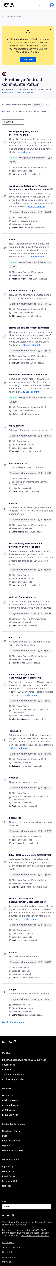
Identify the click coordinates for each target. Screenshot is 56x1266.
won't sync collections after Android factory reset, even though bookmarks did (31, 188)
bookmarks (15, 818)
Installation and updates (23, 444)
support (13, 989)
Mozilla (9, 1042)
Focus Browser (10, 1115)
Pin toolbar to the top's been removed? (29, 374)
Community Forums (14, 16)
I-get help (38, 105)
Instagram (13, 1215)
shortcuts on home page (22, 290)
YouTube (8, 1215)
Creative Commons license (35, 1235)
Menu (45, 5)
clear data (14, 637)
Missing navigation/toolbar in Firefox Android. (23, 133)
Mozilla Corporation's (19, 1222)
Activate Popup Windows (22, 597)
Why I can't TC (16, 426)
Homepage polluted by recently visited (29, 327)
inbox (12, 239)
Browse (37, 836)
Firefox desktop (10, 1100)
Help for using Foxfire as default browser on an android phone (26, 545)
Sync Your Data (10, 1181)
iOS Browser (8, 1110)
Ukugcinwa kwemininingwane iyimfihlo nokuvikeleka (30, 483)
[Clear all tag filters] (47, 105)
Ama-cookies (9, 1257)
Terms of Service (11, 1247)
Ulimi (4, 1202)
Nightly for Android (12, 1150)
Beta (4, 1136)
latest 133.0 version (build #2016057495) (30, 855)
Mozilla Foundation (16, 1224)
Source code (8, 1065)
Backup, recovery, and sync (24, 221)
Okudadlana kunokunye (14, 1022)
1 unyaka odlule (36, 174)
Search (40, 5)
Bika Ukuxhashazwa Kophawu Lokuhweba (24, 1060)
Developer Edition (11, 1131)
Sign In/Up (7, 1166)
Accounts (38, 272)
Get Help (6, 1186)
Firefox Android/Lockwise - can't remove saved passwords (25, 676)
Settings (13, 777)
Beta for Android (11, 1140)
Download (7, 1095)
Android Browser (11, 1105)
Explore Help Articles (13, 1079)
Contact (6, 1262)
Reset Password (10, 1176)
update (13, 952)
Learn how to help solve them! (18, 92)
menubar (13, 503)
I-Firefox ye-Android (21, 167)
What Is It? (8, 1171)
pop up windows (18, 463)
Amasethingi (40, 167)
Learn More (28, 59)
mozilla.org (8, 1242)
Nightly (6, 1145)
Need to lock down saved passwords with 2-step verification (27, 900)
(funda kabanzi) (25, 152)
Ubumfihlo (7, 1252)
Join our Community (13, 1074)
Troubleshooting (41, 356)
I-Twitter (6, 1069)
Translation (15, 731)
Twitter (3, 1215)
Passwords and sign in (22, 934)
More (44, 111)
